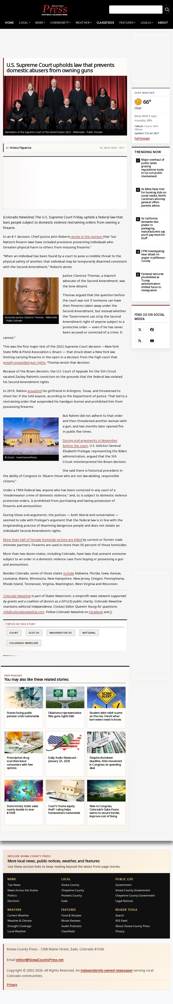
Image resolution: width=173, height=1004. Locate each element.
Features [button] (126, 22)
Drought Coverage (19, 926)
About (163, 22)
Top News (13, 885)
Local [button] (23, 22)
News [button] (39, 22)
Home (9, 22)
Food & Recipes (71, 915)
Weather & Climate (19, 920)
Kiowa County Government (132, 890)
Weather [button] (83, 22)
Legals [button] (146, 22)
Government (123, 885)
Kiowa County (70, 885)
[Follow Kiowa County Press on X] (140, 329)
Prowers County (71, 895)
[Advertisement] (65, 183)
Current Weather (18, 915)
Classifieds (105, 22)
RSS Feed (121, 920)
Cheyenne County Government (135, 895)
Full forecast (142, 138)
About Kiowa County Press (132, 926)
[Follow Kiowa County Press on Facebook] (152, 329)
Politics (12, 895)
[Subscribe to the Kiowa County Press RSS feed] (140, 341)
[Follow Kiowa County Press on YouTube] (152, 341)
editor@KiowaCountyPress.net (40, 959)
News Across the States (22, 890)
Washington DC (61, 632)
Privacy (119, 931)
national (89, 632)
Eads (64, 901)
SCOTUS (34, 632)
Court (14, 632)
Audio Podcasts (71, 926)
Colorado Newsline (23, 643)
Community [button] (59, 22)
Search (119, 915)
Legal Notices (124, 901)
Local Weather (16, 931)
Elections (13, 901)
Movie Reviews (70, 920)
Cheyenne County (72, 890)
